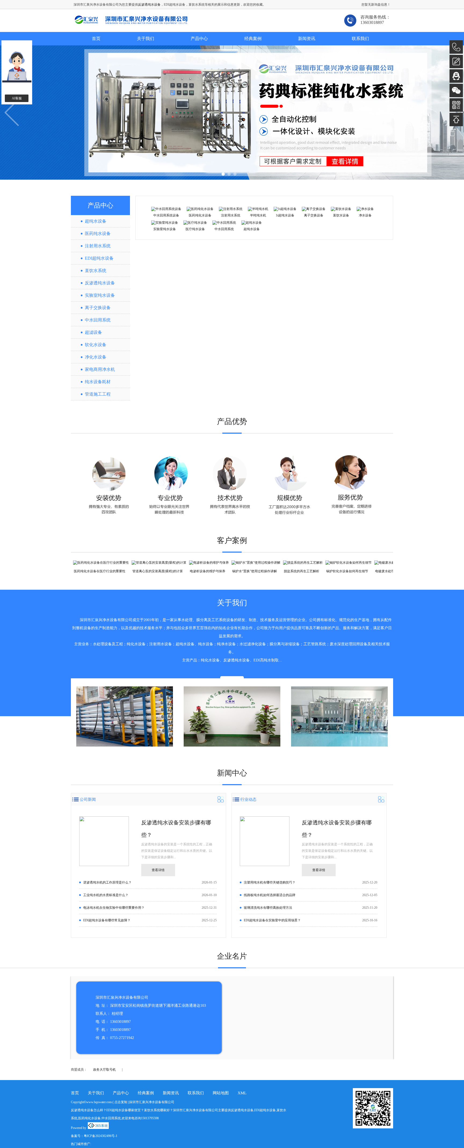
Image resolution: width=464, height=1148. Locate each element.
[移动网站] (456, 105)
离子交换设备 (98, 307)
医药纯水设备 (98, 233)
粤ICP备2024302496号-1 (100, 1136)
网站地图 (221, 1093)
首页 (96, 38)
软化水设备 (95, 344)
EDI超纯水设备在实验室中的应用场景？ (272, 920)
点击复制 (120, 1102)
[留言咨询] (456, 61)
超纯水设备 (95, 221)
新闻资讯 (306, 38)
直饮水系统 (95, 270)
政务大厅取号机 (104, 1069)
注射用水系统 (98, 246)
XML (242, 1093)
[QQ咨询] (456, 76)
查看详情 (158, 870)
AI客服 (17, 98)
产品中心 (199, 38)
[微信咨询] (456, 90)
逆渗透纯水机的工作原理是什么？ (107, 882)
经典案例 (253, 38)
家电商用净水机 (100, 369)
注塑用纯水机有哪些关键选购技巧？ (269, 882)
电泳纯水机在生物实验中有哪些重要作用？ (113, 908)
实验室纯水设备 (100, 295)
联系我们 (360, 38)
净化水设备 (95, 357)
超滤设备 (93, 332)
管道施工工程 (98, 394)
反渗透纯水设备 (149, 4)
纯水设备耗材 (98, 381)
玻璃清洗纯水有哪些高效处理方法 (268, 908)
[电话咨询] (456, 47)
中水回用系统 (98, 320)
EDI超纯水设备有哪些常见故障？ (106, 920)
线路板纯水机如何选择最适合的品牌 (269, 895)
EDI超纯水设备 (99, 258)
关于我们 (145, 38)
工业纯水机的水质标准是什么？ (105, 895)
